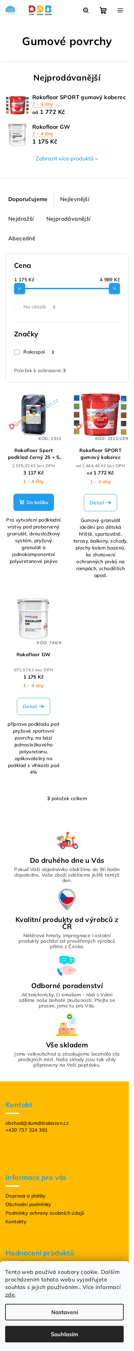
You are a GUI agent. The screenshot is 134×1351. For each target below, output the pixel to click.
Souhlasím (64, 1334)
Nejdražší (21, 218)
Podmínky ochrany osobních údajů (44, 1213)
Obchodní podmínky (28, 1204)
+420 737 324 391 (26, 1130)
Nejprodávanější (68, 218)
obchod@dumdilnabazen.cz (37, 1123)
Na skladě (39, 307)
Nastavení (64, 1312)
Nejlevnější (74, 199)
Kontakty (15, 1221)
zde (10, 1294)
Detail (97, 503)
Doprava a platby (25, 1196)
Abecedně (21, 238)
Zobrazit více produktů (64, 158)
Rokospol (38, 352)
